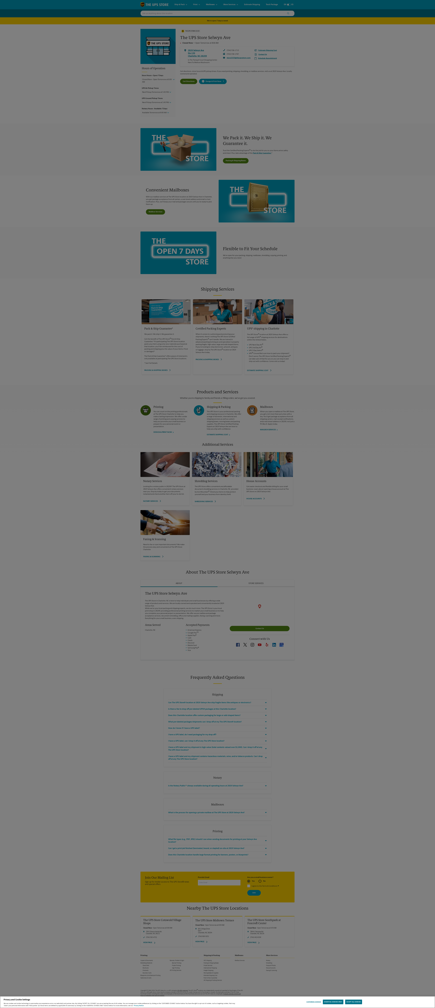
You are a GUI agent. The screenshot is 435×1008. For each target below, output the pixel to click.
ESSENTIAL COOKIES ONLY (333, 1002)
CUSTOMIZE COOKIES (313, 1002)
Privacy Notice (139, 1005)
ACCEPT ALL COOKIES (353, 1002)
